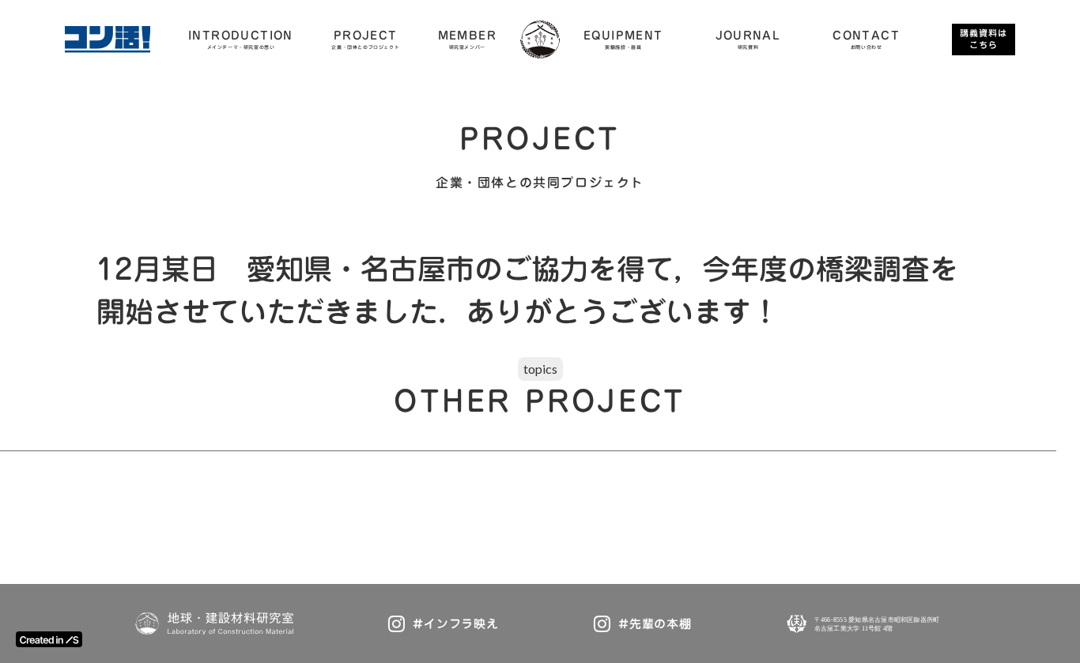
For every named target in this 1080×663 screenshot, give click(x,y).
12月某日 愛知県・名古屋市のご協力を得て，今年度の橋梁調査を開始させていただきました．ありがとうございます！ (527, 290)
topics (540, 368)
